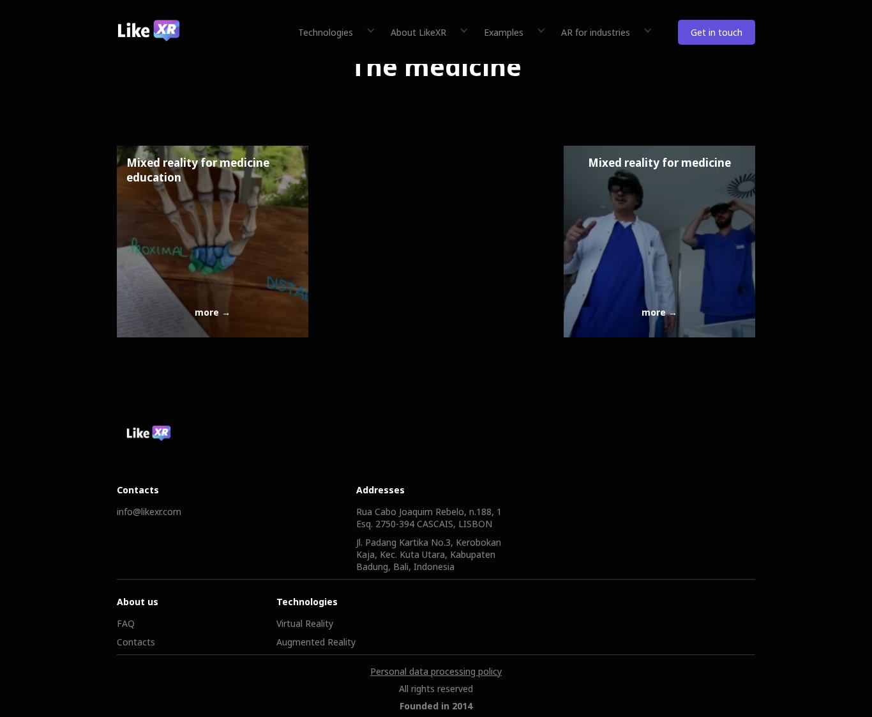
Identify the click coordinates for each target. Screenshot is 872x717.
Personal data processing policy (436, 671)
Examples (503, 32)
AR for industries (595, 32)
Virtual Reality (304, 623)
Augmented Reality (316, 642)
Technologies (325, 32)
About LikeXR (418, 32)
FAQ (126, 623)
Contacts (136, 642)
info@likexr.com (149, 511)
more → (212, 312)
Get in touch (716, 32)
